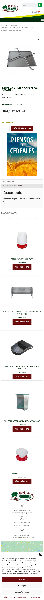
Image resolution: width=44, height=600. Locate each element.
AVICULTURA (13, 28)
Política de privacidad (24, 597)
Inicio (3, 25)
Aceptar (22, 579)
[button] (40, 554)
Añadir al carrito (22, 128)
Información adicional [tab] (12, 186)
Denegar (22, 586)
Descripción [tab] (8, 182)
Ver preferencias (22, 592)
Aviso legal (37, 597)
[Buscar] (40, 5)
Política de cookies (9, 597)
